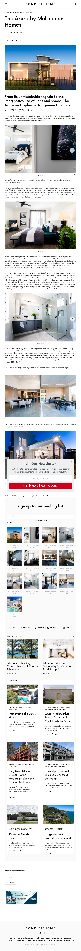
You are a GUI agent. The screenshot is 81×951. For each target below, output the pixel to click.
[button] (40, 463)
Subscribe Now (40, 486)
